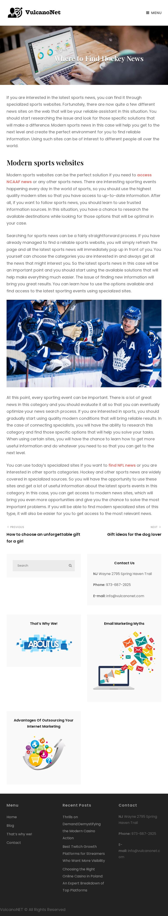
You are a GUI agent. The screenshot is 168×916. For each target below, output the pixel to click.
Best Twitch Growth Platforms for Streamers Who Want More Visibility (84, 853)
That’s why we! (19, 834)
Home (12, 817)
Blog (10, 825)
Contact (14, 842)
